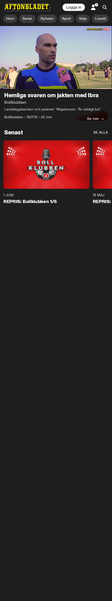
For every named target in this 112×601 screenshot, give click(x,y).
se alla (101, 132)
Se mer (93, 118)
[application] (56, 57)
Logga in (73, 7)
